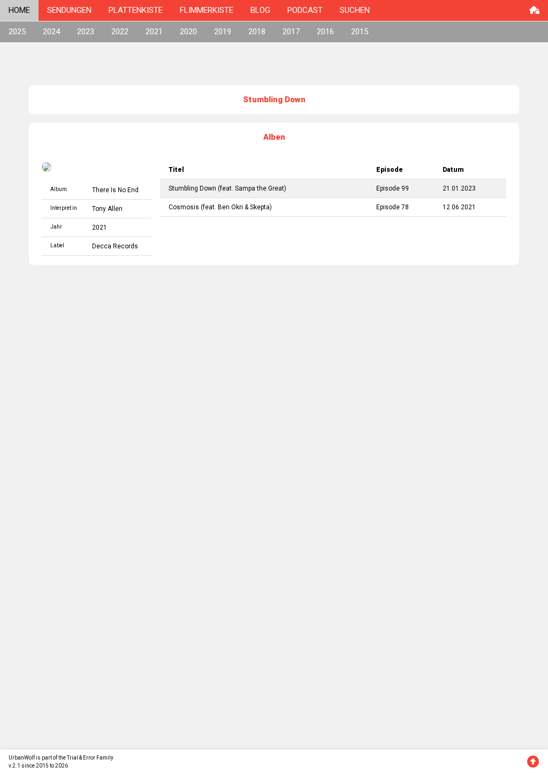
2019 (222, 31)
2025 (17, 31)
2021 (154, 31)
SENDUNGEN (69, 10)
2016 (325, 31)
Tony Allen (107, 209)
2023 (85, 31)
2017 (291, 31)
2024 (51, 31)
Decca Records (115, 246)
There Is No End (115, 190)
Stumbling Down (192, 188)
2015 (359, 31)
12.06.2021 (459, 207)
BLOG (260, 10)
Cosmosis (184, 207)
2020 (188, 31)
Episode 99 (392, 188)
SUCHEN (355, 10)
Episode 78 (392, 207)
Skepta (260, 207)
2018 (256, 31)
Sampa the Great (259, 188)
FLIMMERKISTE (206, 10)
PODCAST (305, 10)
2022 (119, 31)
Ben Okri (230, 207)
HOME (19, 10)
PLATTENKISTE (136, 10)
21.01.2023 (459, 188)
